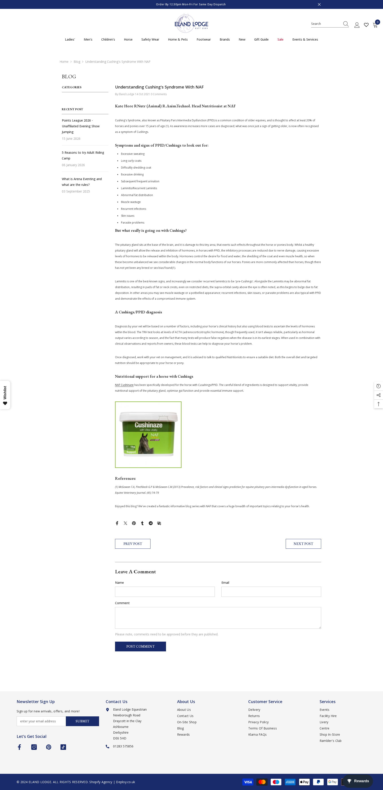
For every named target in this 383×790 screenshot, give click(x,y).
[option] (191, 4)
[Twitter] (125, 523)
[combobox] (325, 23)
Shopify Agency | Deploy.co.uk (112, 782)
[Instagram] (34, 747)
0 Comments (159, 94)
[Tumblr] (142, 523)
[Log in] (357, 25)
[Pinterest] (134, 523)
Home (64, 61)
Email (225, 582)
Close (319, 4)
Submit (82, 721)
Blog (77, 61)
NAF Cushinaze (124, 385)
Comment (122, 603)
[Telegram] (151, 523)
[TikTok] (63, 747)
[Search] (330, 24)
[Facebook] (117, 523)
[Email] (159, 523)
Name (119, 582)
